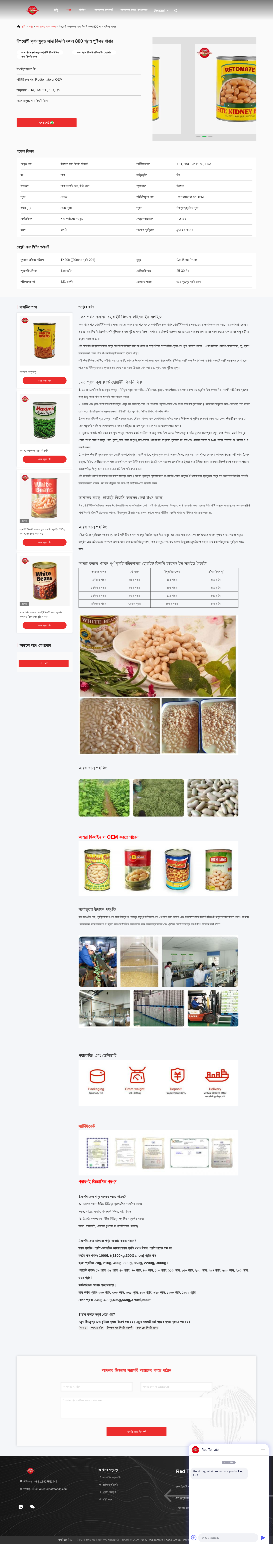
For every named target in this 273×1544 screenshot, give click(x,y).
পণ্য (68, 10)
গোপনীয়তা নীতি (65, 1539)
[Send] (263, 1537)
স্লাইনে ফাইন (97, 1327)
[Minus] (263, 1449)
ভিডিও (83, 10)
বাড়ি (56, 10)
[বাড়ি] (33, 10)
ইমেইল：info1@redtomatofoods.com (45, 1488)
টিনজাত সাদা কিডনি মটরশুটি (120, 1327)
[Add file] (194, 1537)
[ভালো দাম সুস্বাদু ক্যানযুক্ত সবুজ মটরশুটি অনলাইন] (45, 419)
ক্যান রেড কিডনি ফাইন (146, 1327)
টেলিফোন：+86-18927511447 (40, 1481)
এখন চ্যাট (44, 122)
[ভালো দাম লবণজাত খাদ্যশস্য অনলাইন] (45, 341)
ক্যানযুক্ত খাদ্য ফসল (46, 26)
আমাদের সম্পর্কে (104, 10)
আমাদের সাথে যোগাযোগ (134, 10)
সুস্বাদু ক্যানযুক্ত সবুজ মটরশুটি (34, 450)
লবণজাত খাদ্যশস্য (28, 372)
